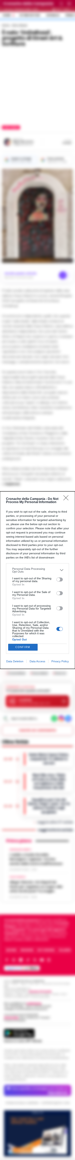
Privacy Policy (60, 661)
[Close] (67, 499)
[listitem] (37, 570)
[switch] (59, 579)
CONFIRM (22, 647)
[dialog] (37, 580)
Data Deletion (14, 661)
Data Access (37, 661)
